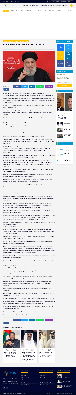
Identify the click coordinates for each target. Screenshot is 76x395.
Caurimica (42, 387)
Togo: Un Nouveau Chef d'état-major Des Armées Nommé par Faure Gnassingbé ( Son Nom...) (10, 354)
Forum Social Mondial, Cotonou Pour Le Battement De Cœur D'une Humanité (67, 154)
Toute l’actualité (25, 377)
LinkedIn (32, 86)
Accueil (26, 5)
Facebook (17, 86)
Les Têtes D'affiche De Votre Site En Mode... (67, 148)
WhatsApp (41, 86)
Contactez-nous (56, 1)
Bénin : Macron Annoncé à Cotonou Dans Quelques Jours (64, 117)
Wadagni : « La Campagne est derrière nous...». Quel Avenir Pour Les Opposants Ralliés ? (67, 160)
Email (7, 89)
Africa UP (42, 375)
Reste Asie (51, 10)
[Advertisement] (38, 26)
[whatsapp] (50, 1)
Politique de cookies (59, 393)
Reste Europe (71, 10)
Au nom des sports (55, 5)
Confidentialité (25, 384)
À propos (64, 1)
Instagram (50, 86)
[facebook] (47, 1)
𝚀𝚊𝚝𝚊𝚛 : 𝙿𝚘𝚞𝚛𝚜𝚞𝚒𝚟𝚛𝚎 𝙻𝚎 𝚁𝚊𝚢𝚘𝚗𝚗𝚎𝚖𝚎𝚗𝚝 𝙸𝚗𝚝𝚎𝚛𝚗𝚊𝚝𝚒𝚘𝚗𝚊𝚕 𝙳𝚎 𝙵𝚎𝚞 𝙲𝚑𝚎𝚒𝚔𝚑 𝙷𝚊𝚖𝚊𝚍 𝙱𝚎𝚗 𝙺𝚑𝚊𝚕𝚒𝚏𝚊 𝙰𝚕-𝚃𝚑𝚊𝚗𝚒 (45, 355)
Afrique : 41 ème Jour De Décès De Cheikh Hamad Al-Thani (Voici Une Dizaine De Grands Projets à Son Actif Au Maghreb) (68, 135)
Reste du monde (61, 10)
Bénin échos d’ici (44, 377)
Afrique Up (43, 5)
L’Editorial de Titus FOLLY (17, 10)
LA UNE (16, 41)
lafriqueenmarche (10, 315)
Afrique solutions (30, 10)
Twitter (25, 86)
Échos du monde (42, 10)
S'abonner (65, 85)
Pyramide (66, 5)
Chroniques (34, 5)
